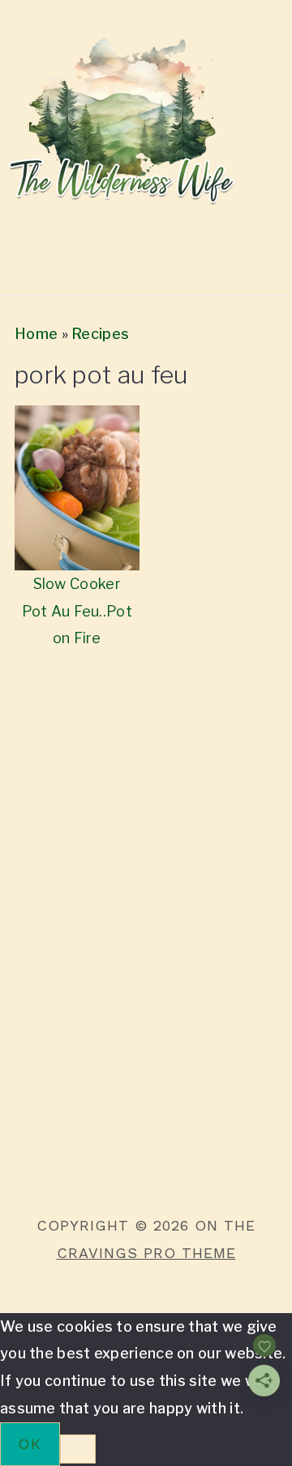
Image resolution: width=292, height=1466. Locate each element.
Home (36, 333)
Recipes (100, 333)
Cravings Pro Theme (146, 1252)
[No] (78, 1449)
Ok (30, 1443)
